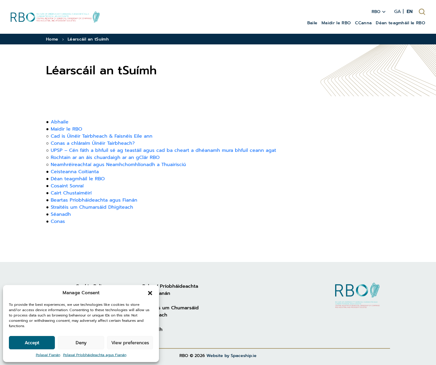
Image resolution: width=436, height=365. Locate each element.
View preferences (130, 343)
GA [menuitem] (397, 11)
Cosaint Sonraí (67, 185)
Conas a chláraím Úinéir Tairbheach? (93, 143)
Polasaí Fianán (48, 355)
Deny (81, 343)
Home (52, 39)
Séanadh (61, 214)
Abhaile (60, 122)
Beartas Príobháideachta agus (86, 200)
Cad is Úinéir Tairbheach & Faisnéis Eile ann (101, 136)
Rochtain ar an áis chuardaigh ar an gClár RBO (105, 157)
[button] (150, 293)
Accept (32, 343)
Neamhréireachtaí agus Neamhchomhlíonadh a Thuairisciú (118, 164)
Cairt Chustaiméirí (71, 193)
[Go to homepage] (55, 16)
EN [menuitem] (410, 11)
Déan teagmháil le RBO (78, 178)
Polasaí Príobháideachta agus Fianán (94, 355)
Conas (58, 221)
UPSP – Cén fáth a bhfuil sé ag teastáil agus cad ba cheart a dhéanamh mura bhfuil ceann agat (163, 150)
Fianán (129, 200)
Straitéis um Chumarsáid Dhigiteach (92, 207)
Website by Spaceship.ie (231, 356)
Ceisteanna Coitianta (75, 171)
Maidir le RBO (66, 129)
